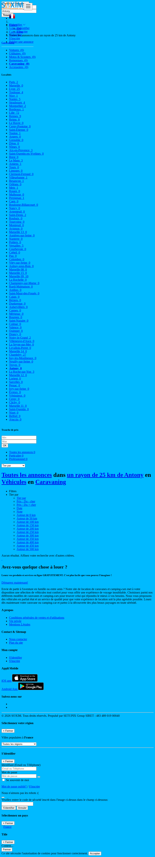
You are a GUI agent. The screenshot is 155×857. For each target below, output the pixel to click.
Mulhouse (16, 194)
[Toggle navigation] (28, 6)
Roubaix (15, 218)
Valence (15, 327)
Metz (13, 187)
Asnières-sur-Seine (22, 235)
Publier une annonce (21, 41)
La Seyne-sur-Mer (21, 344)
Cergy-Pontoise (20, 126)
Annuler (22, 807)
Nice (13, 95)
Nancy (14, 208)
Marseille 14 (18, 351)
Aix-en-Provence (21, 150)
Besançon (16, 180)
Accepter (95, 853)
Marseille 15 (18, 272)
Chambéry (17, 354)
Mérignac (16, 313)
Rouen (14, 191)
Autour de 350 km (28, 538)
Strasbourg (17, 102)
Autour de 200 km (28, 528)
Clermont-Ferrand (21, 174)
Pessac (14, 385)
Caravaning (19, 63)
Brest (13, 157)
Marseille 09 (18, 276)
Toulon (15, 133)
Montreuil (16, 225)
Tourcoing (16, 221)
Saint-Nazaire (18, 320)
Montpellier (17, 106)
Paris (13, 82)
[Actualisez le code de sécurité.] (3, 796)
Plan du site (16, 642)
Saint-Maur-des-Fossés (24, 293)
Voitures (16, 50)
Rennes (15, 116)
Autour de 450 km (28, 545)
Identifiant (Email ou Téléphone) (21, 765)
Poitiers (15, 242)
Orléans (15, 184)
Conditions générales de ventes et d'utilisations (36, 617)
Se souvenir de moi (17, 780)
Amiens (15, 163)
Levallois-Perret (20, 347)
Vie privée (15, 621)
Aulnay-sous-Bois (21, 266)
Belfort (14, 416)
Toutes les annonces (22, 452)
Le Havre (16, 123)
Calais (14, 296)
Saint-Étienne (18, 129)
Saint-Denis (17, 215)
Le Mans (16, 160)
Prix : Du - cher (26, 501)
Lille (14, 112)
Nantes (14, 99)
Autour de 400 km (28, 542)
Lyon (14, 88)
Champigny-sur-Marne (24, 283)
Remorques (18, 60)
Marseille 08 (18, 269)
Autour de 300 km (28, 535)
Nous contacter (18, 639)
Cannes (15, 310)
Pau (13, 255)
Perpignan (16, 198)
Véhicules (14, 481)
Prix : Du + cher (26, 504)
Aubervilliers (18, 307)
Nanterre (15, 238)
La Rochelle (18, 279)
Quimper (16, 330)
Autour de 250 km (28, 532)
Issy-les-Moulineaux (22, 358)
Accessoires (18, 67)
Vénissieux (17, 395)
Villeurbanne (18, 177)
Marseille (16, 85)
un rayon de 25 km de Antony (105, 474)
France (7, 826)
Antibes (15, 290)
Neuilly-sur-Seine (21, 361)
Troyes (14, 365)
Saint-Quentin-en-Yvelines (26, 153)
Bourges (15, 317)
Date (19, 508)
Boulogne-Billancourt (23, 204)
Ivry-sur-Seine (19, 388)
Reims (14, 119)
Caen (13, 201)
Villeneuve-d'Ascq (21, 341)
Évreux (15, 392)
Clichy (14, 402)
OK (5, 445)
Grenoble (16, 140)
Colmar (15, 324)
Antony (15, 368)
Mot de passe (9, 772)
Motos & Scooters (22, 56)
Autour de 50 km (27, 518)
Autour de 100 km (28, 521)
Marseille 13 (18, 232)
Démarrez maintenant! (15, 582)
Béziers (15, 300)
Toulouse (16, 92)
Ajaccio (15, 419)
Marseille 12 (18, 375)
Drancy (15, 334)
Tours (14, 167)
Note (19, 511)
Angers (15, 136)
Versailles (16, 245)
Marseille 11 (18, 405)
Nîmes (14, 146)
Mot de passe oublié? (14, 786)
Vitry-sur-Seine (19, 262)
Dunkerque (17, 303)
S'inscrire (22, 31)
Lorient (15, 378)
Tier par (21, 498)
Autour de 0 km (26, 515)
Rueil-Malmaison (21, 286)
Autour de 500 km (28, 549)
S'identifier (23, 28)
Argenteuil (17, 211)
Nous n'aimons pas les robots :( (20, 793)
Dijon (14, 143)
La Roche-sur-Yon (21, 371)
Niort (13, 412)
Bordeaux (16, 109)
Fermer (7, 849)
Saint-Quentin (19, 409)
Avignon (15, 228)
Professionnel (18, 459)
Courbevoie (17, 249)
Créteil (14, 252)
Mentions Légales (19, 624)
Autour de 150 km (28, 525)
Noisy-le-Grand (20, 337)
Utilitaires (17, 53)
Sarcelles (16, 382)
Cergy (14, 399)
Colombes (16, 259)
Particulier (16, 455)
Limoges (15, 170)
